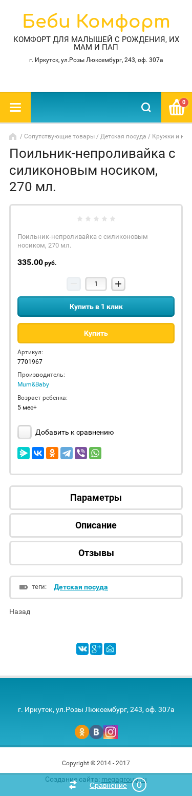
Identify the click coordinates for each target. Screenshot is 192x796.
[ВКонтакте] (38, 453)
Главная (13, 136)
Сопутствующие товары (59, 136)
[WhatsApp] (95, 453)
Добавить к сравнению (74, 432)
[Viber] (81, 453)
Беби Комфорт (96, 22)
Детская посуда (123, 136)
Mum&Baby (33, 384)
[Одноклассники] (52, 453)
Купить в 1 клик (96, 306)
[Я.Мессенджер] (23, 453)
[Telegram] (66, 453)
